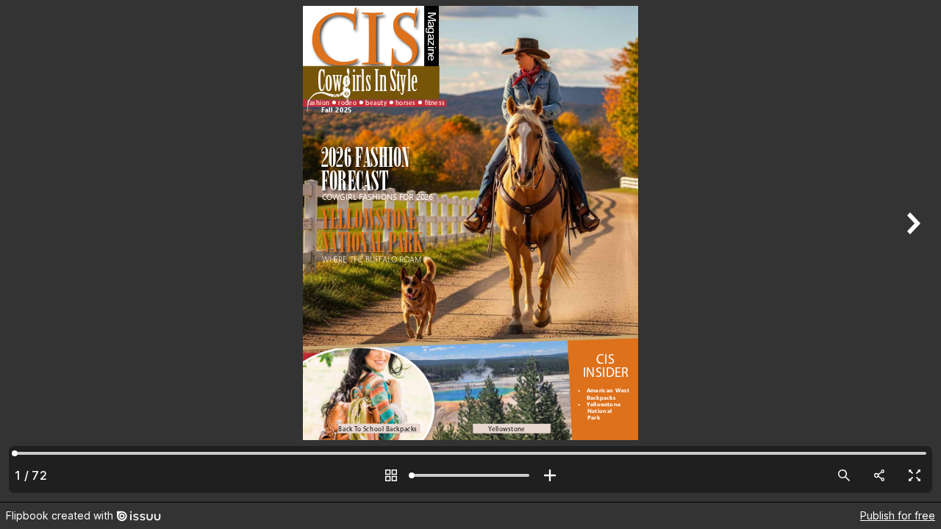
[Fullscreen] (914, 475)
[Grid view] (391, 475)
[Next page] (911, 251)
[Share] (879, 475)
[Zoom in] (550, 475)
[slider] (470, 475)
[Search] (844, 475)
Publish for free (897, 515)
